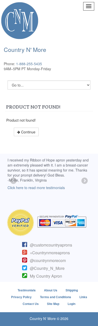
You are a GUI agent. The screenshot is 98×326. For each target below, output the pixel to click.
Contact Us (31, 303)
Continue (27, 131)
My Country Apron (46, 276)
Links (83, 297)
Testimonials (27, 290)
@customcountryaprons (51, 245)
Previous (14, 181)
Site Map (53, 303)
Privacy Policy (21, 297)
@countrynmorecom (48, 260)
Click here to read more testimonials (36, 187)
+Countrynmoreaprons (50, 253)
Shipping (72, 290)
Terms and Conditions (55, 297)
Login (71, 303)
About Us (50, 290)
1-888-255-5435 (29, 63)
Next (84, 181)
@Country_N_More (47, 268)
